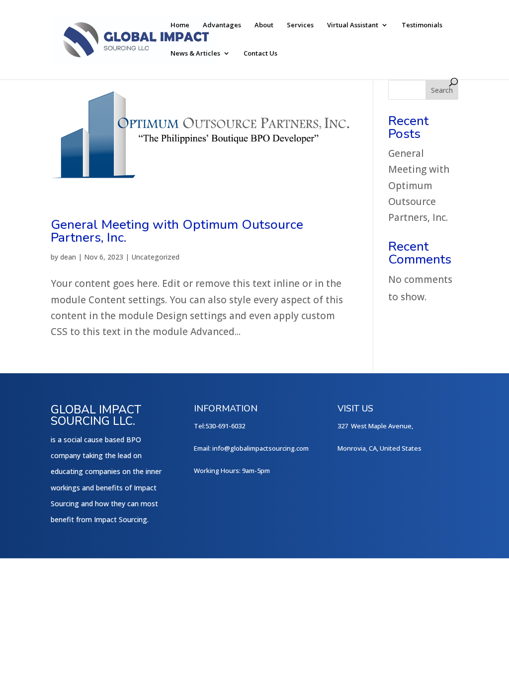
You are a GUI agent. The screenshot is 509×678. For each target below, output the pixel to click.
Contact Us (260, 54)
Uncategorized (155, 257)
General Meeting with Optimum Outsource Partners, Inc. (177, 231)
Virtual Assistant (352, 25)
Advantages (222, 25)
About (263, 25)
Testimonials (422, 25)
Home (179, 25)
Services (300, 25)
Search (442, 90)
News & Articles (195, 54)
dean (68, 257)
